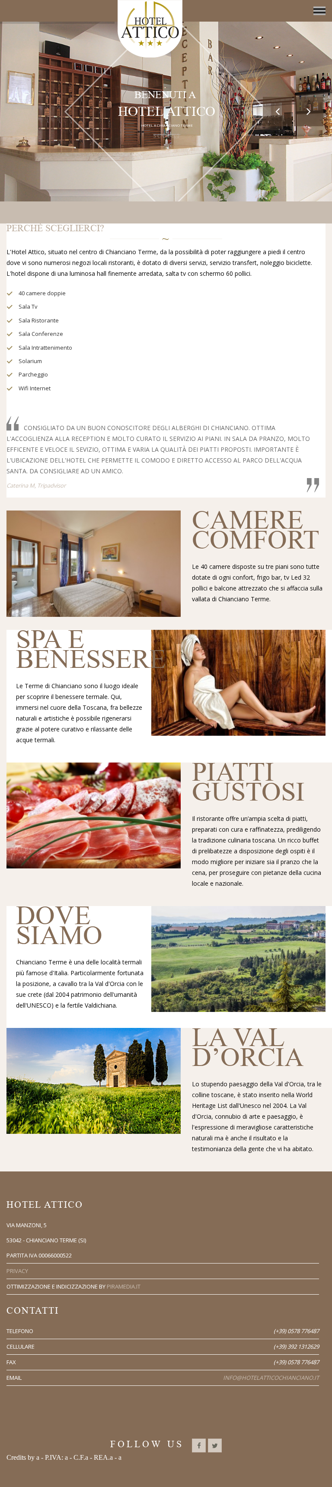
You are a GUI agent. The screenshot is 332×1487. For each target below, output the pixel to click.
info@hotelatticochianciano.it (271, 1378)
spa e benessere (91, 649)
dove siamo (59, 926)
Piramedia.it (123, 1286)
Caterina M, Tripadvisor (36, 485)
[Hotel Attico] (150, 28)
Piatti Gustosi (248, 782)
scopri (166, 143)
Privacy (17, 1271)
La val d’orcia (248, 1047)
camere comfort (255, 530)
